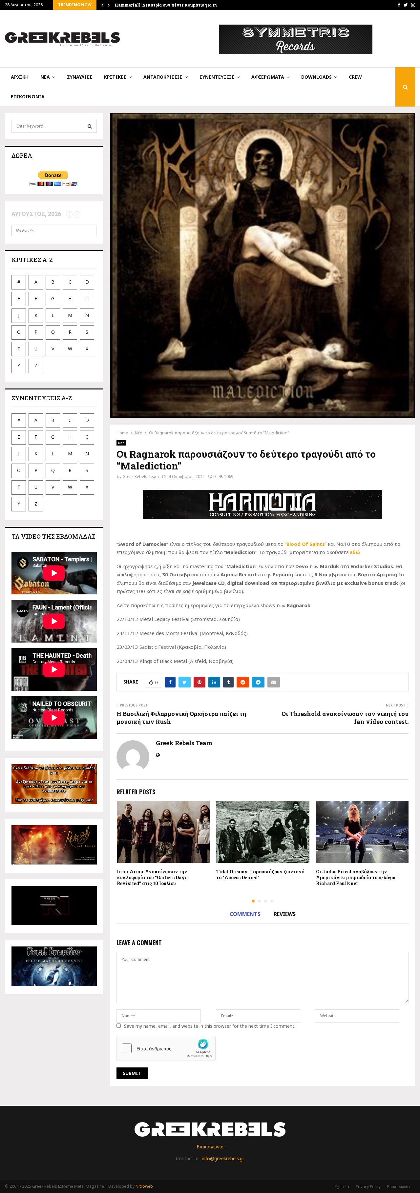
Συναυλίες (79, 77)
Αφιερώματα (267, 77)
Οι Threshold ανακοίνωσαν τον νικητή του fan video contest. (345, 718)
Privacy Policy (368, 1186)
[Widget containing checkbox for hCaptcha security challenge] (166, 1048)
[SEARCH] (90, 126)
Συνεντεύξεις (217, 77)
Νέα (45, 77)
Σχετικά (341, 1186)
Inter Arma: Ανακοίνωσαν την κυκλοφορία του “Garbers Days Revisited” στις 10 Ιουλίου (152, 877)
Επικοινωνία (28, 96)
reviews (285, 914)
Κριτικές (115, 77)
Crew (355, 77)
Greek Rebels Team (140, 476)
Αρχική (20, 77)
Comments (245, 914)
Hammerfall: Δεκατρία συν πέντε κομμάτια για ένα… (169, 5)
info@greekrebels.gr (223, 1158)
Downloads (316, 77)
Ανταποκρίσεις (162, 77)
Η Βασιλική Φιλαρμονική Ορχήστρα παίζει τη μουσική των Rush (181, 718)
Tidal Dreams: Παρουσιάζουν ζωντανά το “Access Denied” (260, 874)
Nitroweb (144, 1186)
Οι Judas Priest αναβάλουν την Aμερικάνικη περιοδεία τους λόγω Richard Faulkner (355, 877)
